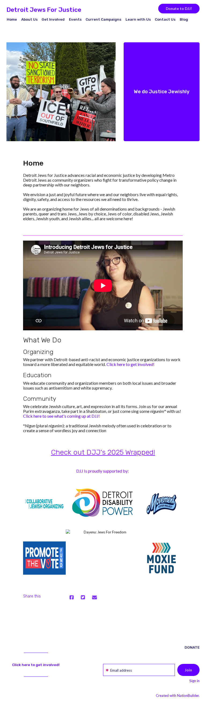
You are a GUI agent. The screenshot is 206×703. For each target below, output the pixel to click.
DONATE (192, 647)
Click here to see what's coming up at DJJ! (61, 415)
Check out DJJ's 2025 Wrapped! (103, 452)
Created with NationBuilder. (178, 695)
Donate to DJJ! (179, 8)
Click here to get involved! (130, 364)
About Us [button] (29, 19)
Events (75, 19)
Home (12, 19)
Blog (184, 19)
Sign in (194, 681)
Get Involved (53, 19)
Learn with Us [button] (138, 19)
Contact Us (165, 19)
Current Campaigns (103, 19)
